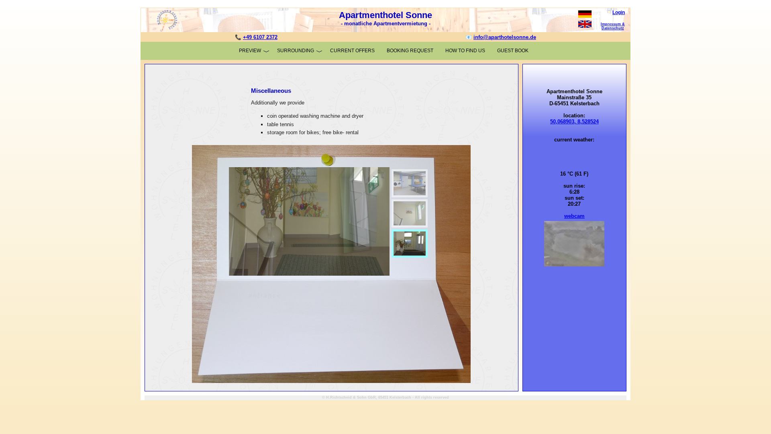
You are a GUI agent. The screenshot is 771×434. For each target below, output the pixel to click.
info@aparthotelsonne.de (504, 37)
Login (618, 12)
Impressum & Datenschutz (613, 26)
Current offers (352, 50)
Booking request (410, 50)
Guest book (512, 50)
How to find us (465, 50)
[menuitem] (278, 221)
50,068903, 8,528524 (574, 122)
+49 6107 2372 (260, 37)
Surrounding (295, 50)
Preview (250, 50)
